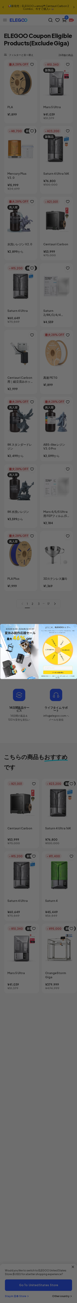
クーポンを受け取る (57, 672)
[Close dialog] (75, 626)
